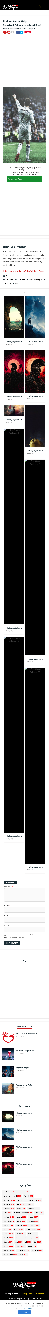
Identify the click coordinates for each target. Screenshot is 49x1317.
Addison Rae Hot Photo (24, 1084)
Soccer (18, 283)
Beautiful (9, 1204)
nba (18, 1242)
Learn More (29, 1308)
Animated (9, 1200)
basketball (35, 1200)
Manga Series (33, 1229)
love (7, 1229)
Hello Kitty (9, 1221)
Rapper (8, 1246)
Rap (37, 1242)
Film (38, 1213)
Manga (18, 1229)
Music (32, 1234)
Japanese (21, 1225)
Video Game (10, 1255)
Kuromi (34, 1225)
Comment (8, 886)
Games (21, 1217)
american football (12, 1196)
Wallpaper (27, 1293)
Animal (28, 1196)
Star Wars (9, 1250)
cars (30, 1204)
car (20, 1204)
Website (7, 925)
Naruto (8, 1238)
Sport (32, 1246)
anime (22, 1200)
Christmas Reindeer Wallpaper (26, 1033)
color (21, 1209)
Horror (8, 1225)
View (23, 1255)
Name (7, 905)
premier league (35, 280)
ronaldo (7, 283)
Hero (21, 1221)
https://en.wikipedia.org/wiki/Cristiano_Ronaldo (24, 271)
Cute (7, 1213)
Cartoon (9, 1209)
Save (29, 32)
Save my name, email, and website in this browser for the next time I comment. (23, 936)
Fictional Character (23, 1213)
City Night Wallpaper (23, 1067)
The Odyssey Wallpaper (14, 341)
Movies (20, 1234)
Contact (40, 1293)
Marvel (8, 1234)
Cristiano (9, 280)
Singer (20, 1246)
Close (24, 1312)
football (21, 280)
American (22, 1192)
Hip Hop (33, 1221)
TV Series (37, 1250)
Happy (33, 1217)
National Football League (27, 1238)
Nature (8, 1242)
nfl (28, 1242)
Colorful (33, 1209)
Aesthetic (9, 1192)
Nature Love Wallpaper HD (25, 1050)
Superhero (23, 1250)
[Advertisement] (24, 61)
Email (7, 915)
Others (8, 276)
